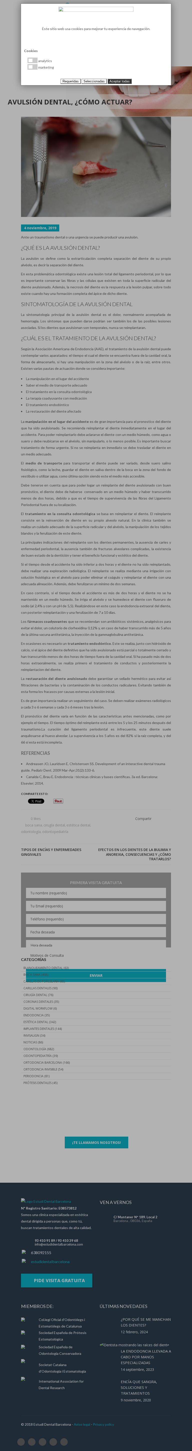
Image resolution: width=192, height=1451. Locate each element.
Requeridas (70, 81)
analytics (45, 61)
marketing (46, 67)
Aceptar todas (120, 81)
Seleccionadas (94, 81)
